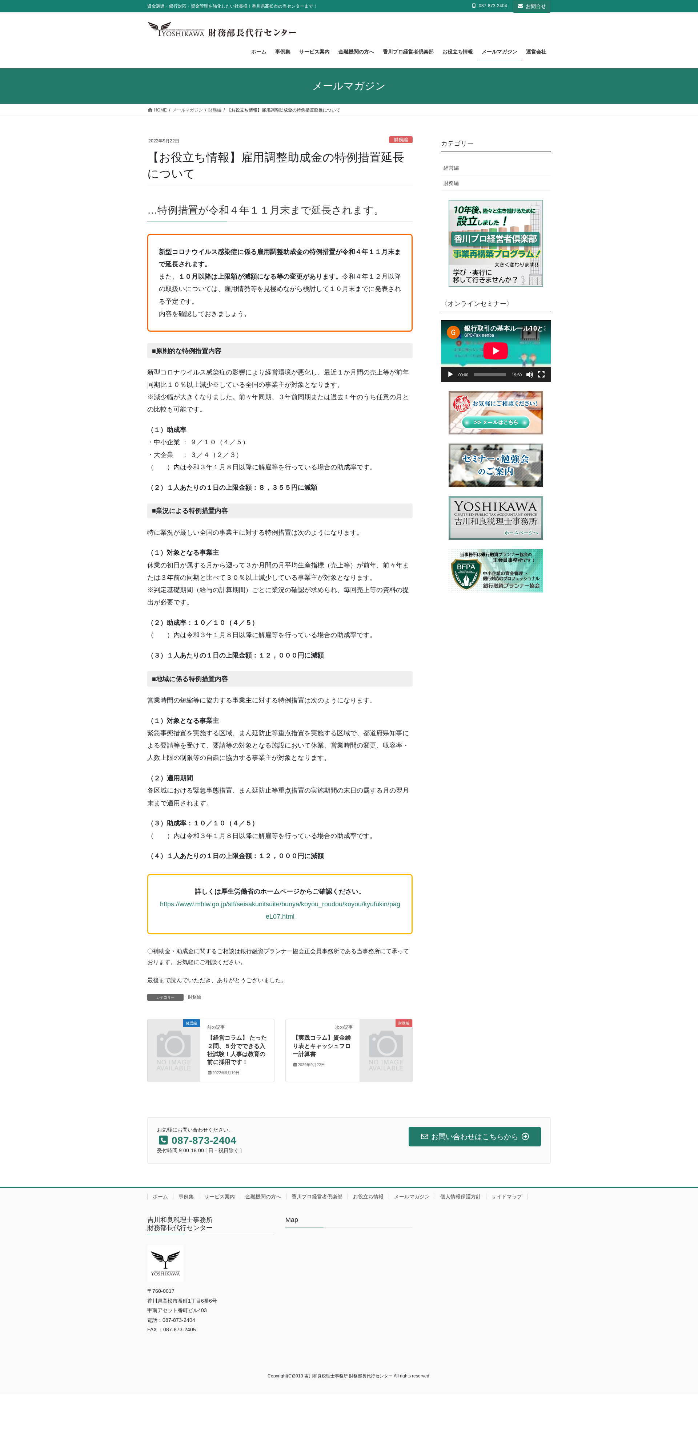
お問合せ (536, 6)
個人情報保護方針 (460, 1196)
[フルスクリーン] (541, 374)
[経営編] (174, 1035)
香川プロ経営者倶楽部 (317, 1196)
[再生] (450, 374)
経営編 (451, 168)
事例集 (186, 1196)
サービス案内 (219, 1196)
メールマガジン (412, 1196)
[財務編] (386, 1035)
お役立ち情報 (368, 1196)
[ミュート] (529, 374)
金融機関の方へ (263, 1196)
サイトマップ (507, 1196)
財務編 (401, 139)
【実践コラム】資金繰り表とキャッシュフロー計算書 (322, 1046)
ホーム (160, 1196)
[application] (496, 351)
